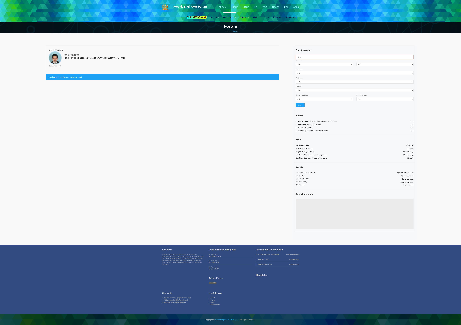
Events (213, 300)
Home (228, 31)
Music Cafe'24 (214, 269)
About (213, 298)
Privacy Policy (215, 304)
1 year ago (214, 254)
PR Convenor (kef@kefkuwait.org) (176, 300)
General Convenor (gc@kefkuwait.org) (177, 298)
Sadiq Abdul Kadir (55, 66)
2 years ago (215, 267)
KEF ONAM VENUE (71, 55)
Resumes (278, 17)
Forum (235, 31)
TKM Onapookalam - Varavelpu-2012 (355, 131)
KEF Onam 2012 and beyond (355, 124)
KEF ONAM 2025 (215, 256)
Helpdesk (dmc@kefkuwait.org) (175, 302)
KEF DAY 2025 (214, 263)
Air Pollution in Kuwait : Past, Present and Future (355, 121)
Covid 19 (213, 283)
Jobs (212, 302)
